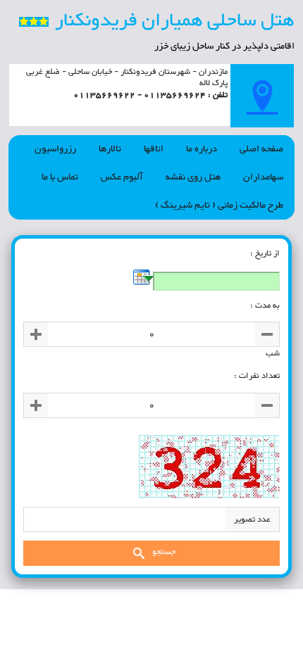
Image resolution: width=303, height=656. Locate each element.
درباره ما (201, 149)
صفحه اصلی (261, 149)
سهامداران (263, 177)
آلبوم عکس (122, 177)
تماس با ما (60, 177)
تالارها (110, 149)
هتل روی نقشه (193, 177)
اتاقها (153, 149)
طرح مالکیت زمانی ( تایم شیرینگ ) (219, 205)
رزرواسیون (55, 149)
